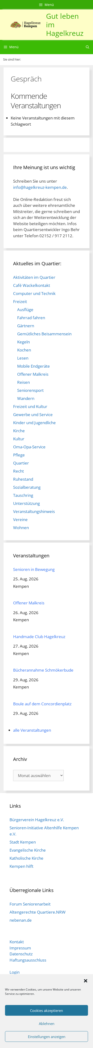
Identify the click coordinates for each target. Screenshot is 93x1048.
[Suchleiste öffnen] (87, 47)
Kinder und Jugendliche (34, 422)
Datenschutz (21, 954)
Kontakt (17, 941)
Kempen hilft (21, 866)
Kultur (18, 438)
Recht (18, 471)
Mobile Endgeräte (33, 366)
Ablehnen (46, 1023)
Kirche (19, 430)
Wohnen (21, 527)
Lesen (22, 358)
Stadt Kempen (23, 842)
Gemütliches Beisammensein (44, 334)
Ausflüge (25, 309)
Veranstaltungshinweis (34, 511)
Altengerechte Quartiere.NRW (38, 912)
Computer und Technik (34, 293)
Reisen (23, 382)
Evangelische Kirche (28, 850)
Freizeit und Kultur (30, 406)
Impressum (20, 948)
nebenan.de (21, 920)
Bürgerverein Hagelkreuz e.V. (37, 819)
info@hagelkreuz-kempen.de (40, 187)
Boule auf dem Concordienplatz (42, 704)
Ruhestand (23, 479)
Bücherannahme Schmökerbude (43, 670)
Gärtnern (25, 325)
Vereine (20, 519)
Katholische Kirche (26, 858)
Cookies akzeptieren (46, 1010)
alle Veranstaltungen (32, 730)
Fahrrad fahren (31, 317)
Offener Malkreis (32, 374)
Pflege (19, 455)
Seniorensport (30, 390)
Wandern (25, 398)
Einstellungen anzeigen (46, 1036)
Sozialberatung (27, 487)
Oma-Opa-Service (29, 447)
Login (15, 972)
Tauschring (23, 495)
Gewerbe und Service (33, 414)
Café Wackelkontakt (31, 285)
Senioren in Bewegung (34, 569)
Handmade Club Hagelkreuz (39, 636)
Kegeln (23, 342)
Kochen (24, 350)
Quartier (21, 463)
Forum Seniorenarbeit (30, 904)
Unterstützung (26, 503)
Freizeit (20, 301)
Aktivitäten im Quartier (34, 277)
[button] (85, 980)
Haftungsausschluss (28, 960)
